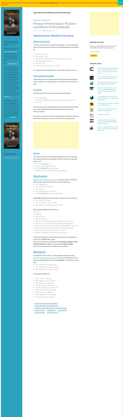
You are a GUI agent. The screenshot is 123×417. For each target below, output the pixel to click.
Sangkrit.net (7, 96)
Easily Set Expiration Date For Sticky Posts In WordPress (108, 104)
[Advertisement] (56, 135)
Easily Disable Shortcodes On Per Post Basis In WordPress (107, 109)
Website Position (40, 310)
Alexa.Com (43, 184)
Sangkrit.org (13, 117)
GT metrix (37, 90)
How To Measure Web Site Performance (46, 303)
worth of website (52, 312)
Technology (37, 20)
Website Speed (51, 310)
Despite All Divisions (104, 114)
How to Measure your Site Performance (46, 306)
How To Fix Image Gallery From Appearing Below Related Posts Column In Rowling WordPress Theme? (107, 90)
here (75, 70)
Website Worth (62, 310)
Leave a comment (49, 30)
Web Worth (39, 252)
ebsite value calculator (51, 258)
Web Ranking (40, 176)
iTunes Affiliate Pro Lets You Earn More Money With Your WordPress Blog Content (108, 98)
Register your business (9, 3)
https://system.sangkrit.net (10, 51)
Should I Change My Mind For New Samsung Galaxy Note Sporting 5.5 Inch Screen (108, 128)
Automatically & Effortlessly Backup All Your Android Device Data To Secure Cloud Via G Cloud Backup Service (108, 70)
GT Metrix (43, 98)
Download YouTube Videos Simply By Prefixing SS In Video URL (108, 83)
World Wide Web (39, 312)
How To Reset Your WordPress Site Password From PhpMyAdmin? (108, 77)
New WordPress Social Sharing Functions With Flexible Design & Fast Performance (107, 121)
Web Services (46, 20)
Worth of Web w (38, 258)
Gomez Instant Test (41, 41)
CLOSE (120, 2)
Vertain (36, 153)
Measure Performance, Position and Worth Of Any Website (54, 25)
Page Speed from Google (43, 76)
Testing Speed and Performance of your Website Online (51, 308)
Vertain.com (45, 163)
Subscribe (93, 55)
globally (19, 3)
